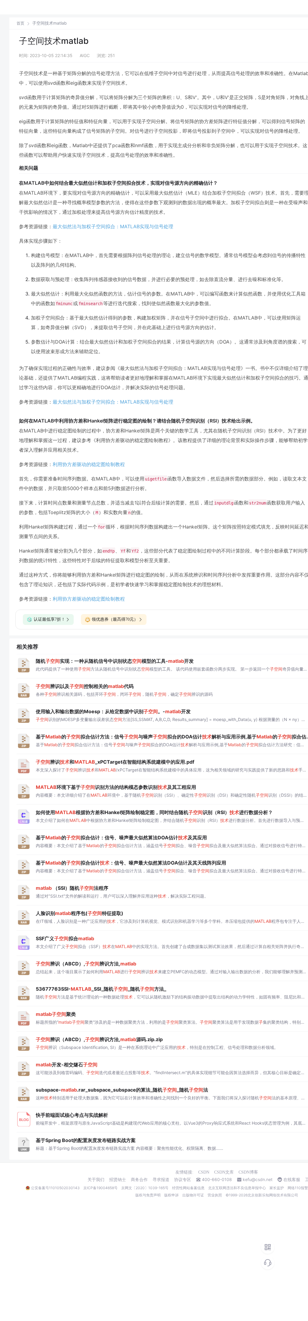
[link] (20, 23)
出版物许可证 (193, 1195)
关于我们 (96, 1179)
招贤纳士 (117, 1179)
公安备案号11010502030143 (55, 1188)
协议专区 (182, 1179)
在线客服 (291, 1179)
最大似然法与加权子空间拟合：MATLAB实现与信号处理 (113, 226)
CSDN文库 (224, 1172)
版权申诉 (171, 1195)
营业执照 (215, 1195)
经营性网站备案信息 (188, 1188)
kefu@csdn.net (258, 1179)
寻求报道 (160, 1179)
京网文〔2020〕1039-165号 (144, 1188)
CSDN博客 (248, 1172)
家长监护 (277, 1188)
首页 (20, 23)
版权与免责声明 (148, 1195)
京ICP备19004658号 (100, 1188)
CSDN (203, 1172)
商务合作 (139, 1179)
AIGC (85, 55)
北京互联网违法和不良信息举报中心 (237, 1188)
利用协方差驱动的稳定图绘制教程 (89, 464)
